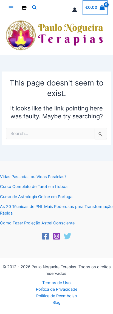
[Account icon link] (74, 9)
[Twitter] (67, 236)
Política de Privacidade (56, 289)
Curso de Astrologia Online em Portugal (36, 196)
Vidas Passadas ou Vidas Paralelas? (33, 176)
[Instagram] (56, 236)
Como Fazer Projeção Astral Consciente (37, 223)
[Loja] (24, 7)
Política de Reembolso (56, 295)
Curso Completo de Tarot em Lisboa (33, 186)
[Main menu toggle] (10, 7)
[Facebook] (45, 236)
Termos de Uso (56, 282)
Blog (56, 302)
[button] (34, 7)
